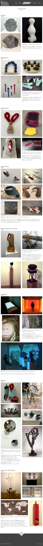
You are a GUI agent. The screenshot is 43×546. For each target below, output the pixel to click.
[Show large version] (11, 176)
